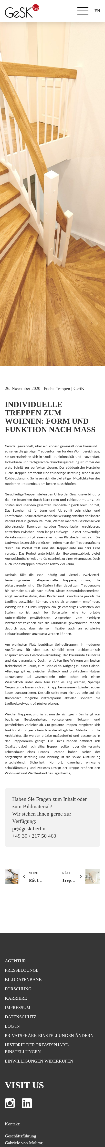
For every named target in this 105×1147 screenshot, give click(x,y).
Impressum (17, 1007)
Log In (12, 1026)
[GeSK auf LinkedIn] (27, 1103)
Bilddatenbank (23, 979)
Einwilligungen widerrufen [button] (39, 1061)
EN (97, 11)
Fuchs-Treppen (57, 388)
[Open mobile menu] (82, 10)
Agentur (15, 960)
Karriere (16, 998)
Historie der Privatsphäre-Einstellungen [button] (37, 1048)
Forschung (18, 988)
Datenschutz (20, 1016)
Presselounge (22, 970)
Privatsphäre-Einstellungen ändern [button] (49, 1035)
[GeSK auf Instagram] (10, 1103)
